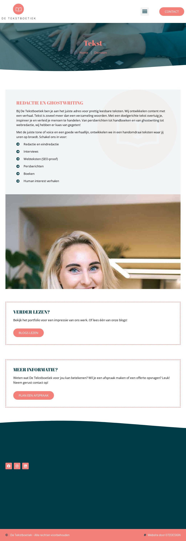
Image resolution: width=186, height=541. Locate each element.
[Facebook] (8, 466)
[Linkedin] (25, 466)
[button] (145, 11)
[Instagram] (17, 466)
